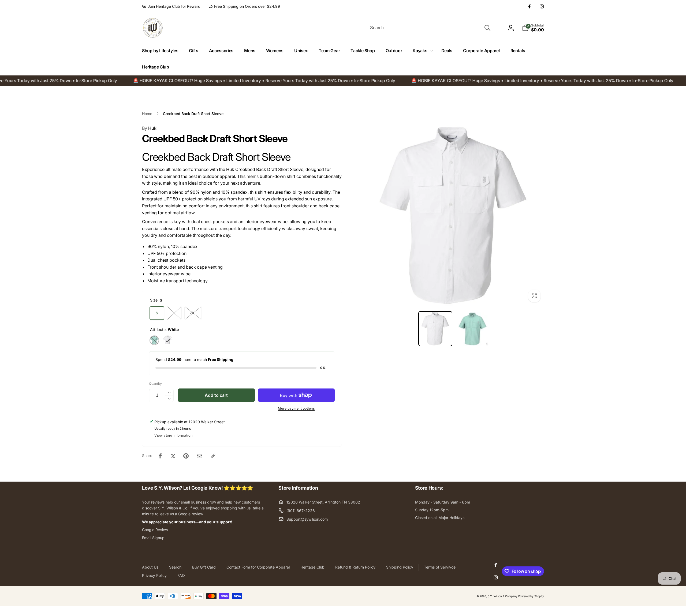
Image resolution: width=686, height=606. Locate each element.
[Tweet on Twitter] (173, 456)
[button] (421, 51)
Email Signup (153, 537)
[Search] (487, 27)
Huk (149, 128)
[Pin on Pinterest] (186, 456)
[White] (168, 340)
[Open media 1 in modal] (453, 215)
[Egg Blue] (154, 340)
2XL (193, 313)
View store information (173, 435)
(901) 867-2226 (300, 510)
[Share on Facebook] (160, 456)
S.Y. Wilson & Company (502, 596)
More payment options (296, 408)
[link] (171, 6)
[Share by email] (199, 456)
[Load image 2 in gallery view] (472, 329)
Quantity (155, 383)
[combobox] (430, 27)
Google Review (155, 529)
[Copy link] (213, 456)
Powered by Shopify (531, 596)
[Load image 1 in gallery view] (435, 329)
